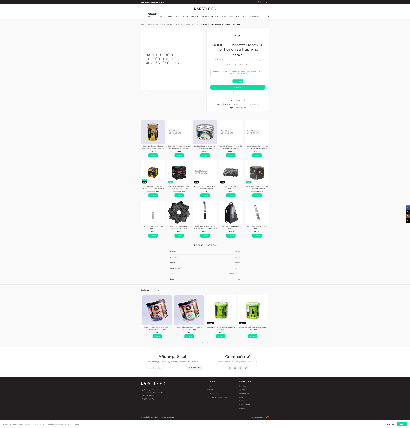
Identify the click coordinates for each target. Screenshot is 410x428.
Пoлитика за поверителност (218, 397)
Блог (241, 397)
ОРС (208, 401)
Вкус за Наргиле (239, 108)
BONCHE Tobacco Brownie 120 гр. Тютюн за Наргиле (205, 147)
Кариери (243, 408)
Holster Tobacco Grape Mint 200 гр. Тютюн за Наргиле (189, 328)
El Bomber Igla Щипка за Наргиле (205, 227)
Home (143, 24)
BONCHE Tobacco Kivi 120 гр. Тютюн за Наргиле (257, 147)
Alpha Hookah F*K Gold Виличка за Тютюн (179, 227)
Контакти (210, 390)
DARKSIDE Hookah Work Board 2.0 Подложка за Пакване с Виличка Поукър (231, 228)
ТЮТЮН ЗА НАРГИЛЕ (156, 24)
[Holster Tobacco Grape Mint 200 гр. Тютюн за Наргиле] (189, 310)
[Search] (268, 16)
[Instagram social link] (240, 368)
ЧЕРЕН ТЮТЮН (173, 24)
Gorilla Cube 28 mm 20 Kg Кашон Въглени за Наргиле (231, 187)
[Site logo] (205, 9)
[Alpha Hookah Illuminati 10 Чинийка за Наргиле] (257, 212)
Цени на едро (244, 404)
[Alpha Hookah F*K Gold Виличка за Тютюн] (179, 212)
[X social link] (235, 368)
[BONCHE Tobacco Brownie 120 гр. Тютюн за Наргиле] (205, 132)
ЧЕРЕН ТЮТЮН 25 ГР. (189, 24)
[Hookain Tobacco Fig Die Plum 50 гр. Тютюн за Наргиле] (179, 132)
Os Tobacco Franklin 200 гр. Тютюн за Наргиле (221, 328)
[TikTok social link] (246, 368)
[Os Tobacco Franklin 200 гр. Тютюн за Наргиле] (221, 310)
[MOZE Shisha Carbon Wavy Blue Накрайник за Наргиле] (153, 212)
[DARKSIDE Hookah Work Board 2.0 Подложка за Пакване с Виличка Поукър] (231, 212)
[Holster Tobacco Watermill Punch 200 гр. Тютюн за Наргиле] (157, 310)
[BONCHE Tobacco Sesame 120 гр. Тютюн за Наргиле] (153, 132)
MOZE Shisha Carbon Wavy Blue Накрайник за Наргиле (153, 227)
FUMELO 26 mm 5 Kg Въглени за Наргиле (257, 187)
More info (390, 424)
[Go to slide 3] (207, 342)
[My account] (258, 2)
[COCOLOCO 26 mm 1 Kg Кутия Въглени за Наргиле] (153, 172)
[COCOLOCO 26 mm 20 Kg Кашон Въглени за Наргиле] (205, 172)
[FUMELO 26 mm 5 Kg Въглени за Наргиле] (257, 172)
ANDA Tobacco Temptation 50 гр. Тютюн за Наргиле (231, 147)
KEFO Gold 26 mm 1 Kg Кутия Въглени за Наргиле (179, 187)
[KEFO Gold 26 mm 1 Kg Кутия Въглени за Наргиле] (179, 172)
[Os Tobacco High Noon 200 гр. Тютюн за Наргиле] (253, 310)
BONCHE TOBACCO (233, 104)
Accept (402, 424)
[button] (153, 155)
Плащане (243, 386)
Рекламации (244, 393)
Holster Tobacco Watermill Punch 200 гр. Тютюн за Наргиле (157, 328)
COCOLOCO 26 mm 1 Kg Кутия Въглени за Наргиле (153, 187)
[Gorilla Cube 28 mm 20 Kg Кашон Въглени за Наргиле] (231, 172)
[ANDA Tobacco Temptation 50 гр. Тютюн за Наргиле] (231, 132)
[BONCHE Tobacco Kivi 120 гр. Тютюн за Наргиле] (257, 132)
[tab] (205, 244)
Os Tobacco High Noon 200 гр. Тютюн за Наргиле (252, 328)
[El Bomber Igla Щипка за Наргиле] (205, 212)
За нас (209, 386)
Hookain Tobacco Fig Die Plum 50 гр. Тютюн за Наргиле (179, 147)
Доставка (243, 390)
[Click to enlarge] (145, 85)
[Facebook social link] (230, 368)
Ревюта (242, 401)
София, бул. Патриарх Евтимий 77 (152, 2)
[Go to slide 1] (202, 342)
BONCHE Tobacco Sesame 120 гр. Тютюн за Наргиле (153, 147)
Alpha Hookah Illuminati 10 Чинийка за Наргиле (257, 227)
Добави (237, 87)
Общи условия (212, 393)
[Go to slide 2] (205, 342)
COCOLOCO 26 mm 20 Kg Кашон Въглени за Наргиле (205, 187)
